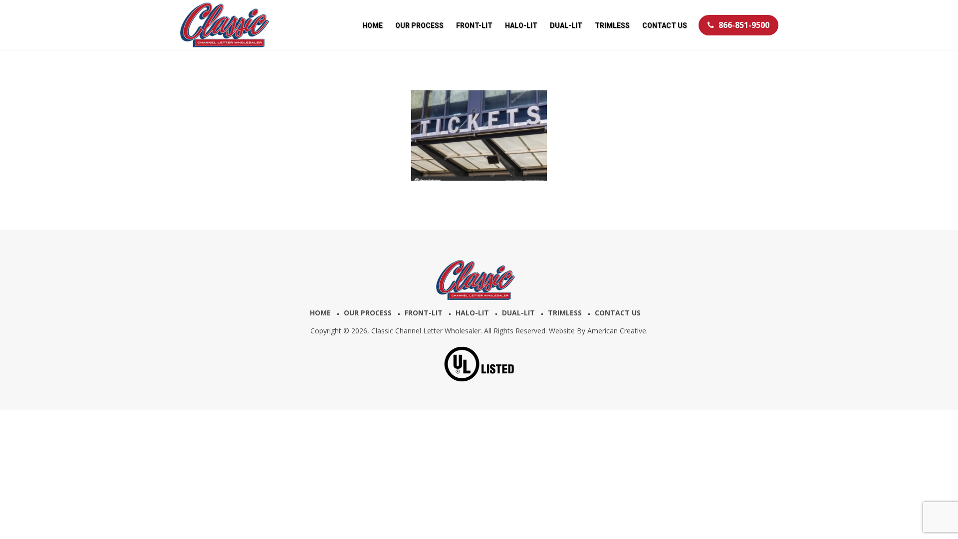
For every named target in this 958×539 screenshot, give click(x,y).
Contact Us (618, 312)
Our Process (368, 312)
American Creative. (617, 330)
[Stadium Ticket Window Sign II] (478, 135)
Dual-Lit (518, 312)
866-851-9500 (743, 24)
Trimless (565, 312)
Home (320, 312)
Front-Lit (424, 312)
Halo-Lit (472, 312)
